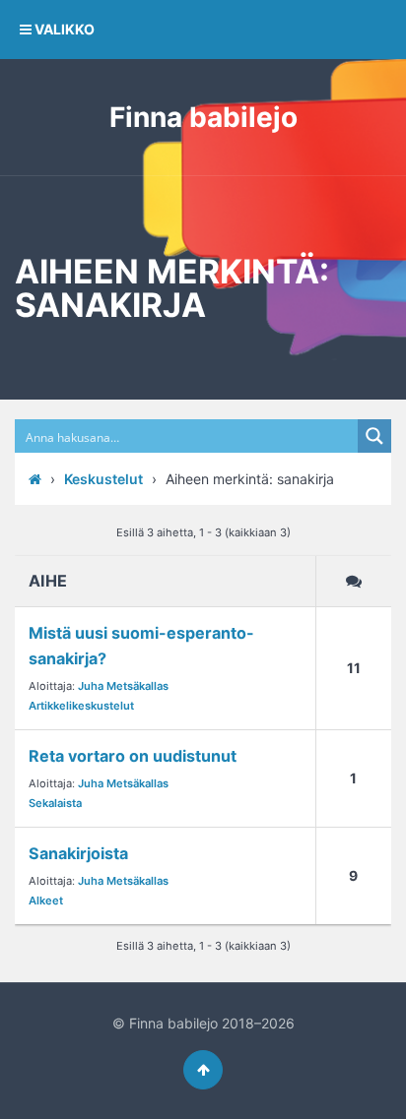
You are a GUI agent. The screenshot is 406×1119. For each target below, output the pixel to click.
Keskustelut (103, 478)
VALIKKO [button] (63, 29)
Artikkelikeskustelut (81, 706)
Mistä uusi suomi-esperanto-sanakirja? (141, 645)
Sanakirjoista (78, 853)
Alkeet (46, 900)
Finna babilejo (203, 117)
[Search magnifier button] (374, 436)
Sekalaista (55, 803)
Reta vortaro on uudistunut (133, 756)
